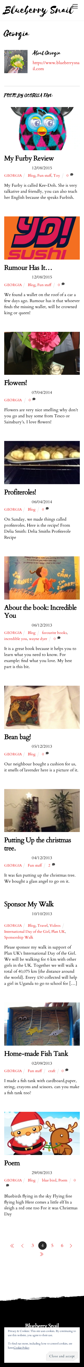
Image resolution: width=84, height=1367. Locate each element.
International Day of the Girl (26, 931)
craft (51, 1070)
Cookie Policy (21, 1348)
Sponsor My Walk (29, 904)
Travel (42, 925)
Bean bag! (17, 737)
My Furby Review (29, 158)
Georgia (13, 175)
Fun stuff (44, 175)
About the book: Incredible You (40, 611)
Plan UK (58, 931)
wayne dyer (38, 638)
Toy (56, 175)
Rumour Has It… (28, 267)
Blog (31, 175)
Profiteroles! (20, 492)
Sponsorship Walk (18, 937)
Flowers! (15, 382)
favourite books (54, 632)
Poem (12, 1163)
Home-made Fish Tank (36, 1053)
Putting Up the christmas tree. (37, 844)
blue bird (49, 1180)
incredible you (15, 638)
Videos (54, 925)
